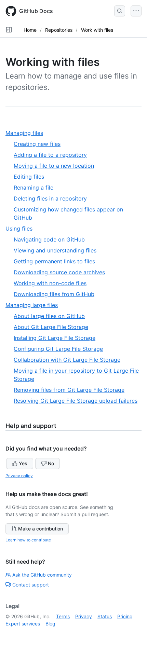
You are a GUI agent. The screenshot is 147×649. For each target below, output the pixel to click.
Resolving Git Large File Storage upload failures (75, 400)
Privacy (83, 616)
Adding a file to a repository (50, 154)
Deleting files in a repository (50, 198)
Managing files (26, 133)
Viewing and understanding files (55, 250)
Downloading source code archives (59, 272)
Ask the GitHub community (42, 575)
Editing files (29, 176)
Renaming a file (33, 187)
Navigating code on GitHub (49, 239)
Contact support (30, 585)
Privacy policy (19, 475)
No (51, 463)
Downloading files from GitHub (54, 294)
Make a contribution (40, 528)
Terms (63, 616)
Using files (21, 229)
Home (30, 30)
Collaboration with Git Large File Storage (67, 359)
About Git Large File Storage (51, 326)
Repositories (58, 30)
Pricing (125, 616)
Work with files (97, 30)
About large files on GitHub (49, 316)
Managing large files (34, 305)
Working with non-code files (50, 283)
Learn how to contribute (28, 539)
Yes (23, 463)
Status (104, 616)
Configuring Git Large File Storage (58, 348)
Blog (50, 623)
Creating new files (37, 143)
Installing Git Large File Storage (54, 337)
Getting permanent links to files (54, 261)
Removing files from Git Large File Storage (69, 389)
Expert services (22, 623)
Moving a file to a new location (54, 165)
